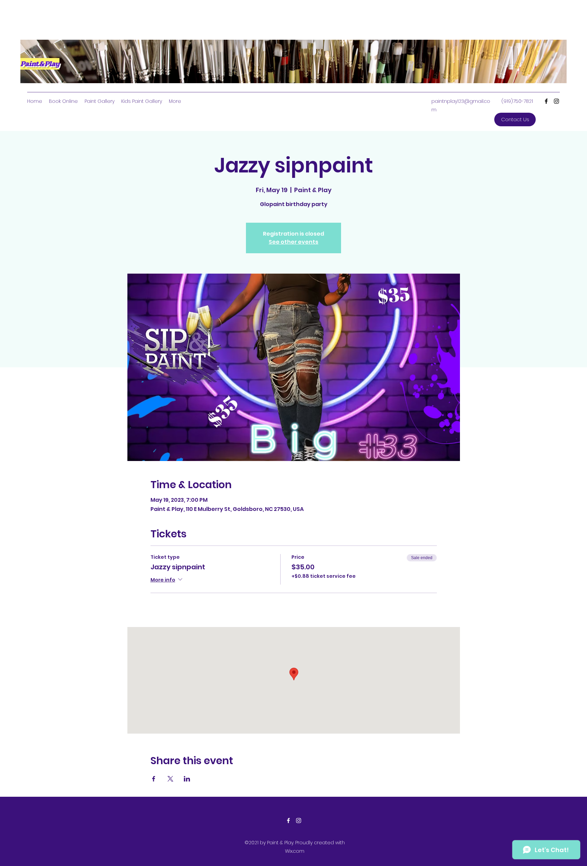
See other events (293, 242)
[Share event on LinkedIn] (187, 778)
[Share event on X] (170, 778)
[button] (515, 119)
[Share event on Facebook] (153, 778)
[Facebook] (546, 101)
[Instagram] (556, 101)
